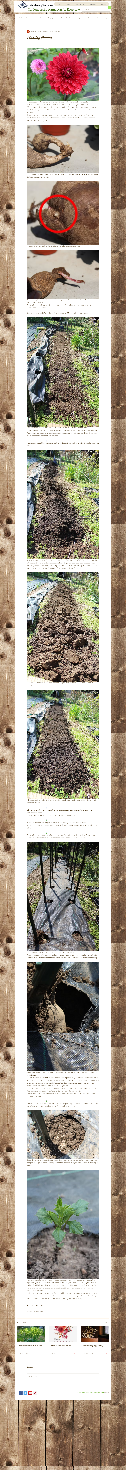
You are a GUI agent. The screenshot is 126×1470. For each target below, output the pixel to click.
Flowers (90, 18)
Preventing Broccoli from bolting (30, 1346)
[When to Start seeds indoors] (63, 1334)
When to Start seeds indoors (60, 1346)
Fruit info (29, 18)
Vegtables (81, 18)
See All (107, 1322)
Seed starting (40, 18)
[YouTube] (30, 1393)
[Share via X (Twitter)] (32, 1305)
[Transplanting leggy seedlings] (95, 1334)
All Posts (19, 18)
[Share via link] (42, 1305)
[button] (93, 4)
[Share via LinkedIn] (37, 1305)
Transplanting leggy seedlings (93, 1346)
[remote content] (63, 441)
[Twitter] (25, 1393)
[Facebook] (21, 1393)
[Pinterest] (35, 1393)
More (98, 18)
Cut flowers (70, 18)
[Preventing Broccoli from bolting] (31, 1334)
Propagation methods (55, 18)
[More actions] (98, 31)
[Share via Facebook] (27, 1305)
